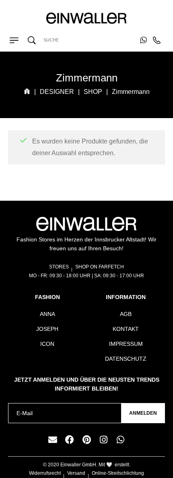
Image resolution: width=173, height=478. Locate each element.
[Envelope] (52, 439)
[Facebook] (69, 439)
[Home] (27, 91)
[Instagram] (103, 439)
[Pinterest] (86, 439)
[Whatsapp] (120, 439)
